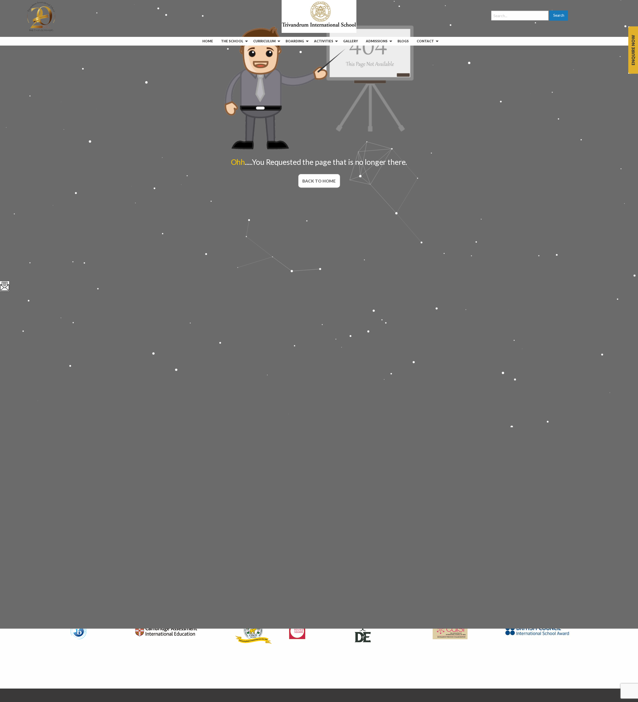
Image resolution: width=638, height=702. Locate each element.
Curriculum (264, 41)
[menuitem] (207, 41)
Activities (323, 41)
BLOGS (403, 41)
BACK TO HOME (318, 180)
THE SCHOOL (232, 41)
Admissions (377, 41)
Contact (425, 41)
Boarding (295, 41)
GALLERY (350, 41)
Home (207, 41)
